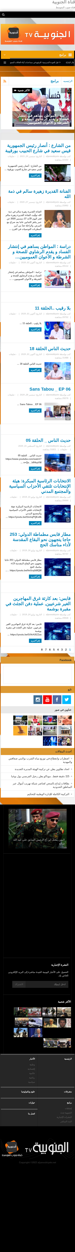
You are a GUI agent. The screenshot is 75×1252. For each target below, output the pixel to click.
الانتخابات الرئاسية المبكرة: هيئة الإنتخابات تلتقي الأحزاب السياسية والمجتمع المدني (39, 486)
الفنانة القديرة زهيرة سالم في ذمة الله (39, 194)
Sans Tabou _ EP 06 (49, 389)
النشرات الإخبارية (64, 1117)
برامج (69, 1102)
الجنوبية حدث (66, 1113)
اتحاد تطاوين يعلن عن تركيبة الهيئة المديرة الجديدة (42, 769)
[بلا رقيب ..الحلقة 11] (42, 107)
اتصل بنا (31, 1113)
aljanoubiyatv (52, 156)
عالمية (32, 1073)
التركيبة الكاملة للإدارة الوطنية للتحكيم (48, 794)
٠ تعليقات (12, 156)
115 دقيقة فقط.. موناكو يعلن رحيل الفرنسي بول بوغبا (40, 776)
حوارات (32, 1102)
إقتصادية (31, 1069)
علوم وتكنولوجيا (28, 1091)
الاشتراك (19, 984)
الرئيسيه (67, 80)
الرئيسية (68, 1059)
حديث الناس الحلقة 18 (49, 348)
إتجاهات (68, 1108)
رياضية (32, 1077)
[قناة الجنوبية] (37, 34)
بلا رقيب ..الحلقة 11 (52, 308)
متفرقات (68, 1091)
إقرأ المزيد (35, 175)
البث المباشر (66, 1121)
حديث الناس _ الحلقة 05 (48, 440)
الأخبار (32, 1059)
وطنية (32, 1064)
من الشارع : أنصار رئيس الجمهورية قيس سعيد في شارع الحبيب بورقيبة (37, 148)
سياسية (31, 1082)
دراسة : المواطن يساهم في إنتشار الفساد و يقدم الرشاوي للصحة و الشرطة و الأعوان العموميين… (39, 251)
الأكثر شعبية (24, 90)
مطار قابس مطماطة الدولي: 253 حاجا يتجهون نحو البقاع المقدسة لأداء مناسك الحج (40, 539)
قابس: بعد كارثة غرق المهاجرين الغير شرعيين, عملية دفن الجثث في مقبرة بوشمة (38, 603)
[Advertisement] (39, 927)
